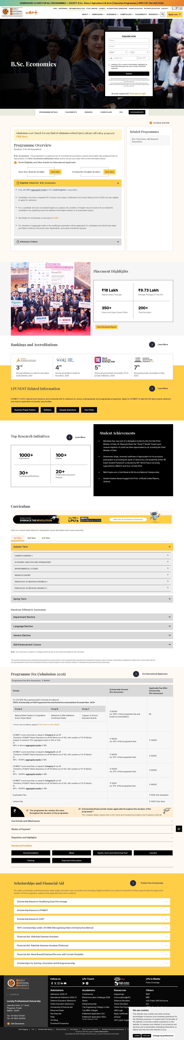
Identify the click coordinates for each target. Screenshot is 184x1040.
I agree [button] (137, 1036)
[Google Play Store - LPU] (83, 983)
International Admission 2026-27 (63, 997)
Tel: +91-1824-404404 (16, 1018)
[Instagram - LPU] (58, 983)
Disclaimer (74, 1029)
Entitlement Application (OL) (93, 1014)
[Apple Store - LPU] (87, 983)
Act (147, 1004)
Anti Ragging (23, 1029)
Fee (121, 112)
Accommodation (30, 853)
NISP (148, 994)
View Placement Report (106, 327)
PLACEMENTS (141, 14)
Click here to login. (138, 94)
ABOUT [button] (85, 14)
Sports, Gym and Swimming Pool (112, 853)
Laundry (153, 853)
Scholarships (137, 112)
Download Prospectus (59, 1023)
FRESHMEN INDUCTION (77, 8)
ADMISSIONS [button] (97, 14)
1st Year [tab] (17, 538)
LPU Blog (54, 1020)
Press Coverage (152, 982)
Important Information (71, 860)
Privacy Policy (61, 1029)
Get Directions (17, 1023)
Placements (71, 112)
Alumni (84, 1001)
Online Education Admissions (62, 1004)
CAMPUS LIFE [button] (125, 14)
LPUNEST (102, 8)
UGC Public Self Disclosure (157, 1001)
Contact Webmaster (101, 1032)
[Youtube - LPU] (65, 983)
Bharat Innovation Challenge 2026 (96, 997)
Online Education (121, 1004)
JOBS (55, 8)
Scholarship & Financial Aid (61, 1007)
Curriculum (106, 112)
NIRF (148, 997)
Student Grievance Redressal (113, 1029)
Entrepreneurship (89, 1004)
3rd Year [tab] (46, 538)
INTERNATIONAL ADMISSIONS (117, 8)
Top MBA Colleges (90, 1010)
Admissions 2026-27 (58, 994)
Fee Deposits (55, 1014)
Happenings (119, 994)
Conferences (87, 994)
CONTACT (164, 8)
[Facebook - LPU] (52, 983)
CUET (56, 218)
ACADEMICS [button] (111, 14)
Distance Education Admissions (63, 1001)
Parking (30, 860)
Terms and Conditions (90, 1029)
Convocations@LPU (122, 997)
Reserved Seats (57, 1010)
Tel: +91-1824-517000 (16, 1016)
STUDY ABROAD (92, 8)
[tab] (92, 927)
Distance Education (122, 1001)
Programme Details (48, 112)
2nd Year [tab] (31, 538)
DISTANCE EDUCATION (152, 8)
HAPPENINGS (62, 8)
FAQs (52, 1017)
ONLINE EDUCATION (136, 8)
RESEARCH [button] (153, 14)
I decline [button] (146, 1036)
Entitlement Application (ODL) (94, 1018)
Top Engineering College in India (95, 1007)
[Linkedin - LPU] (61, 983)
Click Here (21, 136)
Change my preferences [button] (163, 1036)
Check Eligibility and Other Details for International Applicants (47, 162)
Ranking (88, 112)
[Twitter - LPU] (55, 983)
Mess (71, 853)
